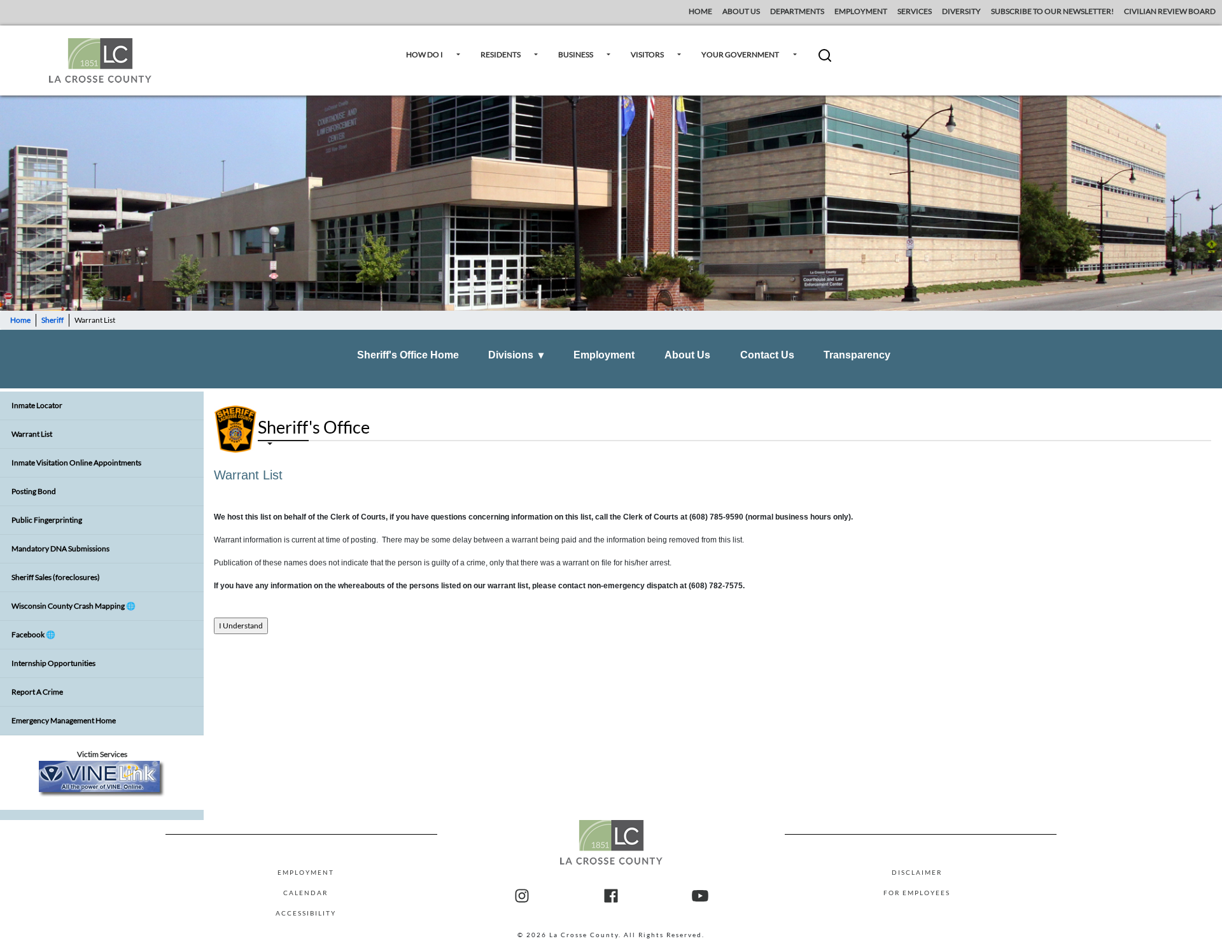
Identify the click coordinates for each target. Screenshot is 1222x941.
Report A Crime (37, 692)
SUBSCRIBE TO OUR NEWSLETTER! (1052, 11)
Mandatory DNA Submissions (60, 548)
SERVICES (914, 11)
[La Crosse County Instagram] (522, 896)
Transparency (857, 355)
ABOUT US (741, 11)
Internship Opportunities (53, 663)
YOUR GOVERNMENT (740, 54)
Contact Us (767, 355)
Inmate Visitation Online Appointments (76, 462)
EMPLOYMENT (860, 11)
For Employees (916, 892)
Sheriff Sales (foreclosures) (55, 577)
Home (20, 320)
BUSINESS (575, 54)
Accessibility (306, 913)
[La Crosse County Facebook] (611, 896)
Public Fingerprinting (46, 520)
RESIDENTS (501, 54)
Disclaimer (917, 872)
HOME (700, 11)
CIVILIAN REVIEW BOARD (1170, 11)
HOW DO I (424, 54)
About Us (687, 355)
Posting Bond (33, 491)
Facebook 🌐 (33, 634)
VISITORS (647, 54)
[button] (825, 60)
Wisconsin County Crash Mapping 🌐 (73, 606)
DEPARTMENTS (797, 11)
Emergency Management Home (63, 720)
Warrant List (31, 434)
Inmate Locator (36, 405)
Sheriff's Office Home (408, 355)
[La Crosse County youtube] (700, 896)
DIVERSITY (961, 11)
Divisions (516, 355)
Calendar (305, 892)
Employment (604, 355)
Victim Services (102, 754)
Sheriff (52, 320)
